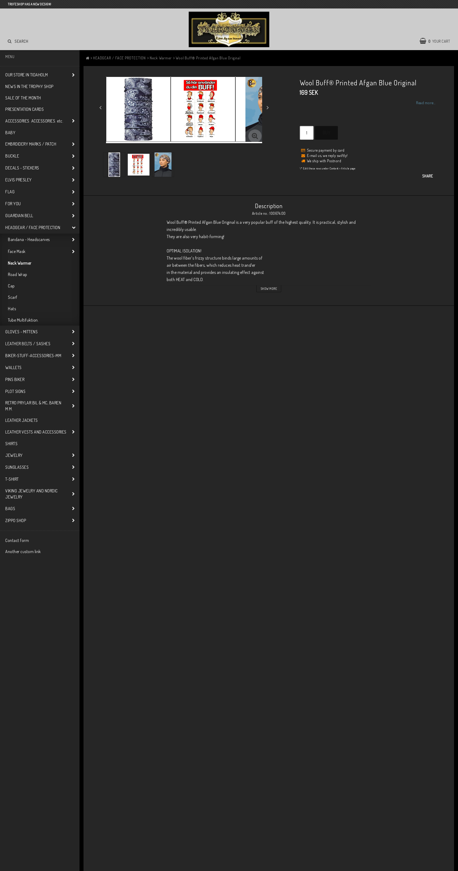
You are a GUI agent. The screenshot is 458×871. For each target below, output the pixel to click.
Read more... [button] (425, 102)
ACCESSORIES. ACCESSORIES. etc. (34, 121)
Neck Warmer (20, 263)
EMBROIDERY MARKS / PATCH (30, 144)
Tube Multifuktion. (23, 320)
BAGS (10, 508)
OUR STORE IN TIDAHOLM (26, 74)
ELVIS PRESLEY (18, 179)
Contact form (17, 540)
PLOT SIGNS (15, 391)
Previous (100, 107)
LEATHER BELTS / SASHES (27, 343)
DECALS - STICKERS (22, 167)
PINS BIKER (14, 379)
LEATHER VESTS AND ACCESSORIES (36, 432)
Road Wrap (17, 274)
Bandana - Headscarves (29, 239)
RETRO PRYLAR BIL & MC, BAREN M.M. (33, 406)
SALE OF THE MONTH (23, 97)
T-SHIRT (12, 479)
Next (268, 107)
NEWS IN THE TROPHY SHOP (29, 86)
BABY (10, 132)
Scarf (12, 297)
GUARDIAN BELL (19, 215)
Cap (11, 285)
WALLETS (13, 367)
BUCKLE (12, 156)
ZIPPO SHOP (15, 520)
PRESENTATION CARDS (24, 109)
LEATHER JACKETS (21, 420)
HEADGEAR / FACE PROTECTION (32, 227)
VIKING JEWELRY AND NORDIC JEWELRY (31, 494)
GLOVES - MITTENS (21, 331)
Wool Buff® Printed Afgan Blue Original (208, 58)
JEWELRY (14, 455)
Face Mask (16, 251)
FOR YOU (13, 203)
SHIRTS (11, 443)
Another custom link (23, 551)
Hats (12, 308)
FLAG (10, 191)
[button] (255, 136)
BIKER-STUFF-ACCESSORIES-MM (33, 355)
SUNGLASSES (17, 467)
